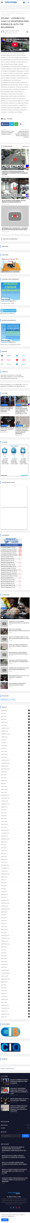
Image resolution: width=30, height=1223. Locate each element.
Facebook (6, 124)
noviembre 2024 (15, 763)
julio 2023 (15, 809)
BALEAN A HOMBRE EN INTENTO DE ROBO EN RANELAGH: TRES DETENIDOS (6, 409)
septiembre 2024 (15, 769)
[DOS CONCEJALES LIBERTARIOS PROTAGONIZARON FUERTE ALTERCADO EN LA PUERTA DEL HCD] (4, 685)
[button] (28, 2)
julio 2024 (15, 774)
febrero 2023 (15, 824)
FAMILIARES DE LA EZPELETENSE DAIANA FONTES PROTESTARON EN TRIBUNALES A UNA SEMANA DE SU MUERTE (18, 655)
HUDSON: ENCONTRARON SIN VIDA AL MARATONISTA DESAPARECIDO (19, 668)
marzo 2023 (15, 821)
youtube (24, 360)
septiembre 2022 (15, 839)
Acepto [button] (5, 1219)
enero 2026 (15, 725)
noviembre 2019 (15, 938)
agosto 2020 (15, 911)
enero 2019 (15, 967)
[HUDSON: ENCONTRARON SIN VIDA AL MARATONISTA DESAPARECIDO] (4, 670)
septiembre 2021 (15, 874)
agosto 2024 (15, 771)
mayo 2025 (15, 745)
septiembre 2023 (15, 804)
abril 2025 (15, 748)
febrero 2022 (15, 859)
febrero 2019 (15, 964)
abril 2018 (15, 993)
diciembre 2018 (15, 970)
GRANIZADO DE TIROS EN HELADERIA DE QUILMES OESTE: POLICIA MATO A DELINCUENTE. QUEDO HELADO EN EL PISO (14, 1149)
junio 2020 (15, 917)
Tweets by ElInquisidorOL (7, 1068)
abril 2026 (15, 719)
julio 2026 (15, 713)
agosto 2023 (15, 806)
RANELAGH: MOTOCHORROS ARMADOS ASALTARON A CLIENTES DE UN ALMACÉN (19, 623)
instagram (8, 360)
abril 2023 (15, 818)
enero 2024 (15, 792)
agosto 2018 (15, 981)
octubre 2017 (15, 1011)
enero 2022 (15, 862)
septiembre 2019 (15, 944)
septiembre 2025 (15, 734)
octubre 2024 (15, 766)
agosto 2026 (15, 710)
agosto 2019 (15, 946)
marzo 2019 (15, 961)
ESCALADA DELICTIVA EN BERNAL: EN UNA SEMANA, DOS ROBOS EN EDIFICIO (13, 201)
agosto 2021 (15, 876)
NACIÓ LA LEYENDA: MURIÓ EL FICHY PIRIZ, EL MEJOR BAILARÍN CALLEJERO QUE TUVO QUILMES (19, 638)
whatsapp (8, 364)
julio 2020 (15, 914)
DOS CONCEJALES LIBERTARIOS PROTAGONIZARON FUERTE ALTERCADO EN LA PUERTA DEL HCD (18, 685)
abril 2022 (15, 853)
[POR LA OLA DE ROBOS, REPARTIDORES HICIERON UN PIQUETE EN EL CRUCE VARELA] (4, 631)
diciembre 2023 (15, 795)
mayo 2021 (15, 885)
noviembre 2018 (15, 973)
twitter (23, 355)
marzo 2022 (15, 856)
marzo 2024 (15, 786)
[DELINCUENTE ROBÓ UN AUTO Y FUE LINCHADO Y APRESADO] (4, 677)
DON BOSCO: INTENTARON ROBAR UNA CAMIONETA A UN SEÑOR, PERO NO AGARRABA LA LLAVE (15, 173)
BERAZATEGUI (4, 699)
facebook (8, 355)
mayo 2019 (15, 955)
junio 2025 (15, 742)
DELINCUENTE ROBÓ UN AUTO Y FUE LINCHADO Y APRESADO (7, 429)
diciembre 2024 (15, 760)
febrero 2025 (15, 754)
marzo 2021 (15, 891)
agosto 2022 (15, 841)
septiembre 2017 (15, 1014)
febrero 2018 (15, 999)
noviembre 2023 (15, 798)
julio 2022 (15, 844)
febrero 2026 (15, 722)
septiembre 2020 (15, 909)
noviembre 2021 (15, 868)
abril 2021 (15, 888)
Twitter (12, 124)
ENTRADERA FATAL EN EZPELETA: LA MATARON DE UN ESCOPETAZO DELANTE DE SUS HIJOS (15, 229)
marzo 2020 (15, 926)
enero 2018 (15, 1002)
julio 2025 (15, 739)
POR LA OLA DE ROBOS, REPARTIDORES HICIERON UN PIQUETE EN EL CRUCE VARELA (19, 631)
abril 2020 (15, 923)
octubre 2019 (15, 941)
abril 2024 (15, 783)
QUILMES (12, 11)
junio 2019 (15, 952)
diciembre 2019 (15, 935)
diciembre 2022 (15, 830)
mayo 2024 (15, 780)
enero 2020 (15, 932)
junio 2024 (15, 777)
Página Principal (5, 11)
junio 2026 (15, 716)
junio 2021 (15, 882)
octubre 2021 (15, 871)
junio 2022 (15, 847)
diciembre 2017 (15, 1005)
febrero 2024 (15, 789)
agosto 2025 (15, 736)
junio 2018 (15, 987)
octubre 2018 (15, 976)
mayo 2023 (15, 815)
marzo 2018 (15, 996)
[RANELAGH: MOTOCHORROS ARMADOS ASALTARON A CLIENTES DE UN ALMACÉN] (4, 623)
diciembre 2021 (15, 865)
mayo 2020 (15, 920)
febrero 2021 (15, 894)
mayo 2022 (15, 850)
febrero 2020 (15, 929)
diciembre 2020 (15, 900)
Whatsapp (16, 124)
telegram (24, 364)
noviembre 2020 (15, 903)
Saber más (11, 1216)
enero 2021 (15, 897)
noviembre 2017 (15, 1008)
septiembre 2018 (15, 979)
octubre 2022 (15, 836)
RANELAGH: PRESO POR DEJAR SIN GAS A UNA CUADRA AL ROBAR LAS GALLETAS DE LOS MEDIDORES (21, 430)
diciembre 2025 (15, 728)
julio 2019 (15, 949)
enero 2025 (15, 757)
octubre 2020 (15, 906)
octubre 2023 (15, 801)
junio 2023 (15, 812)
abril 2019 (15, 958)
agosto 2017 (15, 1016)
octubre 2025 (15, 731)
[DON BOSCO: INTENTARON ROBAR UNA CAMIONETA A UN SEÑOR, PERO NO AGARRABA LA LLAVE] (4, 662)
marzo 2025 (15, 751)
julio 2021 (15, 879)
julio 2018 (15, 984)
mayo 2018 (15, 990)
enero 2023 (15, 827)
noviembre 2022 (15, 833)
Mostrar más (25, 146)
